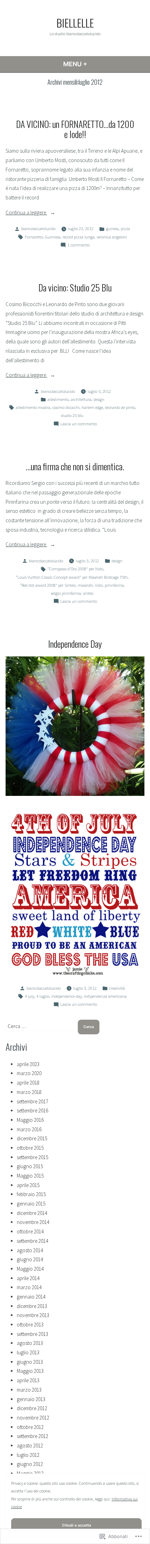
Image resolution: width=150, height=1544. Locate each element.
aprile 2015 (28, 1185)
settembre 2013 (32, 1334)
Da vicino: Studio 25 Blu (75, 287)
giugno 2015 (30, 1166)
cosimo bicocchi (66, 407)
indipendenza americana (105, 996)
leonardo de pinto (120, 407)
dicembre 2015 (32, 1138)
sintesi (88, 593)
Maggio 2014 (30, 1268)
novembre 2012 (33, 1417)
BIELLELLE (75, 23)
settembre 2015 (32, 1157)
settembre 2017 (32, 1101)
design (98, 399)
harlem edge (92, 407)
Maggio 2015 (30, 1175)
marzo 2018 (29, 1092)
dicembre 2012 (32, 1408)
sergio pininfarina (66, 593)
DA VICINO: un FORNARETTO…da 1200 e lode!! (75, 128)
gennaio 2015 (31, 1203)
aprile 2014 (28, 1278)
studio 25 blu (72, 415)
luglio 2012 (28, 1455)
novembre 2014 (33, 1222)
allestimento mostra (33, 407)
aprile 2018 (28, 1082)
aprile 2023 (28, 1064)
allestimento (58, 399)
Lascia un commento (78, 424)
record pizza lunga (78, 236)
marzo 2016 (29, 1129)
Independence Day (75, 643)
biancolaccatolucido (38, 228)
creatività (117, 988)
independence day (66, 996)
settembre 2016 (32, 1110)
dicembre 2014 (32, 1213)
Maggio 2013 (30, 1371)
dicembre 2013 (32, 1306)
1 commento (78, 245)
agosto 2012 (30, 1445)
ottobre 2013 (30, 1324)
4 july (29, 996)
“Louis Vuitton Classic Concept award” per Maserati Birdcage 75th (72, 577)
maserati (85, 585)
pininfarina (114, 585)
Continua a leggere (26, 213)
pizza (125, 228)
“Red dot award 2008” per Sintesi (48, 585)
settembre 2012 (32, 1436)
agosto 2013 (30, 1343)
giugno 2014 (30, 1259)
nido (99, 585)
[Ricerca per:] (42, 1026)
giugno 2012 (30, 1464)
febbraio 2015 (31, 1194)
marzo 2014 (29, 1287)
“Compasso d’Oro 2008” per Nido (75, 568)
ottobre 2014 (30, 1231)
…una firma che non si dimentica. (75, 466)
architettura (81, 399)
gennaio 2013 (31, 1399)
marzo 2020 (29, 1073)
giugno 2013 (30, 1362)
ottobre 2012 (30, 1427)
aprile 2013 (28, 1380)
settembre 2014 (32, 1241)
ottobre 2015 (30, 1147)
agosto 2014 (30, 1250)
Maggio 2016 (30, 1120)
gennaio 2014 (31, 1296)
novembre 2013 (33, 1315)
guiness (112, 228)
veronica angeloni (112, 236)
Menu (87, 64)
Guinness (52, 236)
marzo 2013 (29, 1389)
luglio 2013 (28, 1352)
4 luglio (42, 996)
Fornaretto (34, 236)
